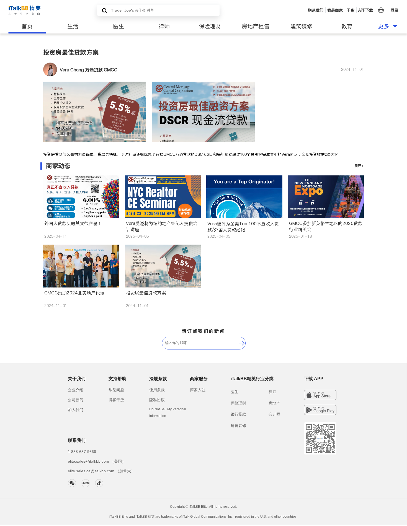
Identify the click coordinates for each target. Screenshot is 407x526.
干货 (350, 10)
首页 (27, 26)
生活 (72, 26)
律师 (164, 26)
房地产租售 (255, 26)
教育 (346, 26)
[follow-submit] (242, 343)
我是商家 (335, 10)
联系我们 (315, 10)
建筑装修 (301, 26)
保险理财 (210, 26)
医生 (118, 26)
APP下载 (365, 10)
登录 (394, 10)
